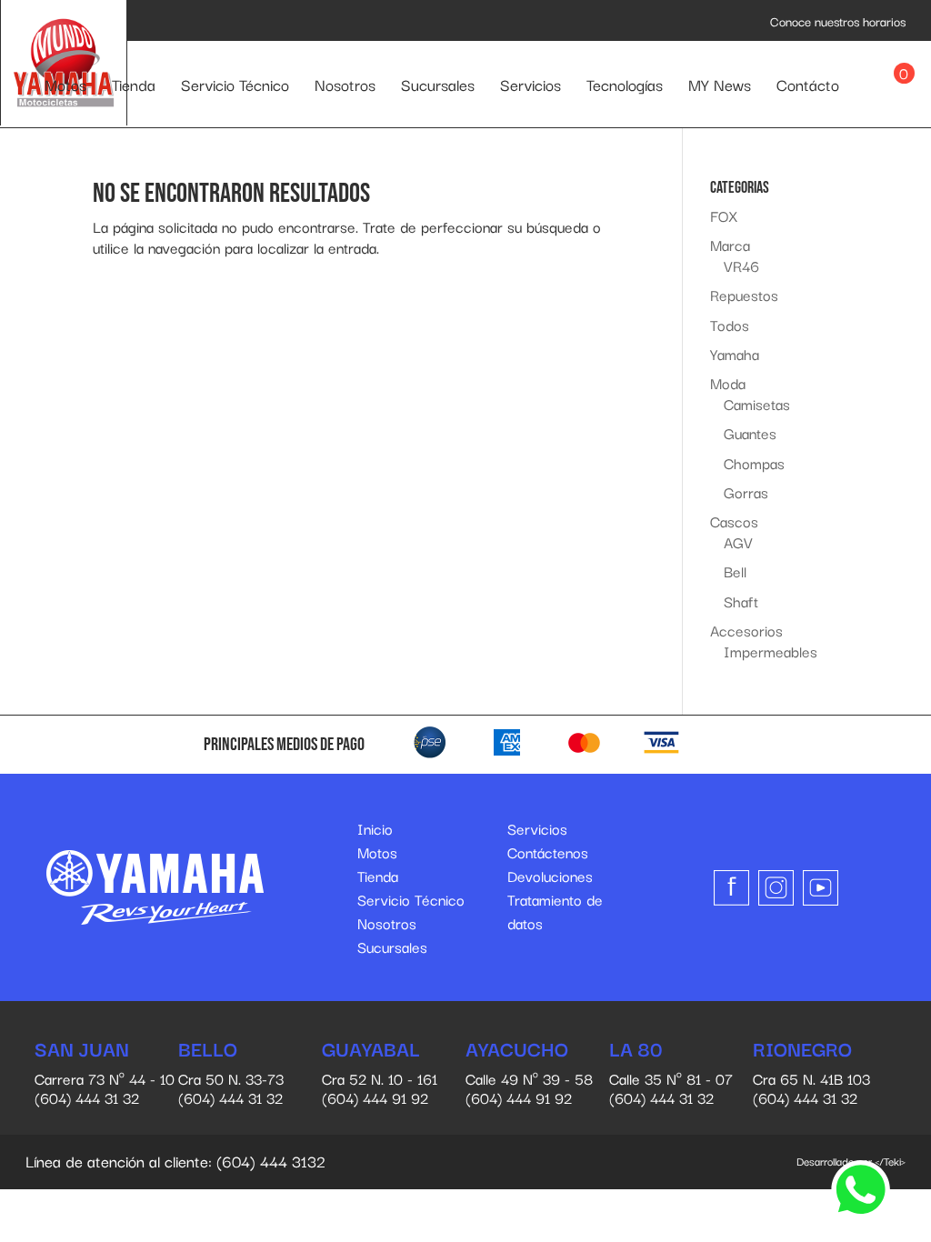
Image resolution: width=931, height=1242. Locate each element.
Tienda (133, 84)
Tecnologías (624, 84)
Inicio (375, 828)
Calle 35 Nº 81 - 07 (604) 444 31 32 (671, 1073)
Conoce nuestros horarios (838, 21)
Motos (65, 84)
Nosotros (345, 84)
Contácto (807, 84)
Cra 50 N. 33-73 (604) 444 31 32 (231, 1073)
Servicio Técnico (235, 84)
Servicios (530, 84)
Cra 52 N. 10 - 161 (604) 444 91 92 (379, 1073)
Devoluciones (550, 875)
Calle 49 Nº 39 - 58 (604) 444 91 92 (529, 1073)
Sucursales (438, 84)
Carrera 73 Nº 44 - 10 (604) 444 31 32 (105, 1073)
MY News (719, 84)
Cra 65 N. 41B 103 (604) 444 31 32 (811, 1073)
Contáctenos (547, 852)
